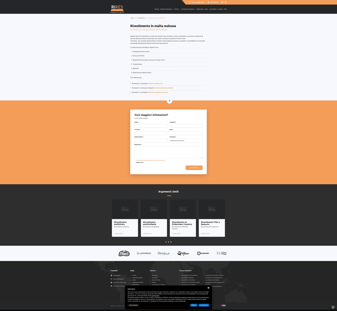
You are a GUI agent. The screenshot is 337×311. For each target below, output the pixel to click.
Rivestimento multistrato (188, 278)
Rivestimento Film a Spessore (189, 285)
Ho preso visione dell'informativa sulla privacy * (150, 160)
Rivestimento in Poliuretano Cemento (191, 282)
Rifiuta (194, 305)
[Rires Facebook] (223, 2)
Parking (154, 282)
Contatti (220, 9)
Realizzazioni (200, 9)
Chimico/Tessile (156, 280)
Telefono (137, 129)
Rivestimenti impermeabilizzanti (213, 286)
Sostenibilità (213, 9)
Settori (176, 9)
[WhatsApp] (333, 307)
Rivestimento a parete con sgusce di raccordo (215, 283)
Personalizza (133, 305)
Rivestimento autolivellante (188, 280)
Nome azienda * (138, 137)
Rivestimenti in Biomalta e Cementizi (215, 275)
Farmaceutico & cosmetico (159, 285)
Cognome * (173, 122)
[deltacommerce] (223, 305)
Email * (172, 129)
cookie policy (155, 295)
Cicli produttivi (185, 270)
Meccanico (155, 278)
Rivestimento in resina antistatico (190, 275)
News (206, 9)
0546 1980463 (116, 276)
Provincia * (173, 137)
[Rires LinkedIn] (225, 2)
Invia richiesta (194, 168)
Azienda (156, 9)
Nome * (136, 122)
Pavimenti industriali (166, 9)
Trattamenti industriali (187, 9)
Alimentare (154, 275)
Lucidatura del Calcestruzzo (212, 280)
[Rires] (117, 10)
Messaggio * (137, 144)
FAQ (225, 9)
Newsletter (139, 162)
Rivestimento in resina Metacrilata (214, 278)
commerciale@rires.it (118, 279)
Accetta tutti (204, 305)
